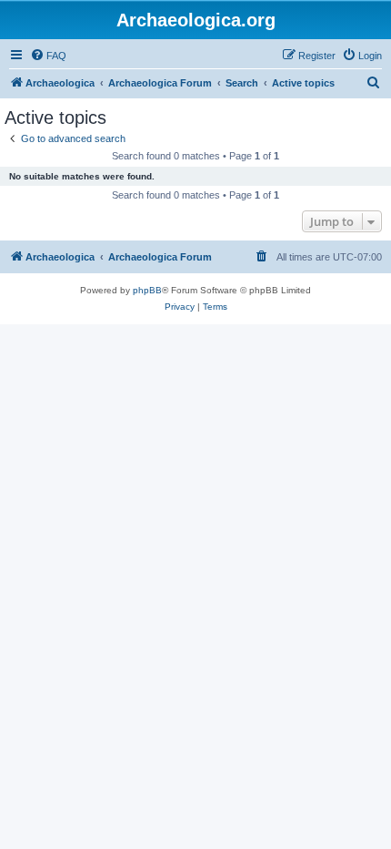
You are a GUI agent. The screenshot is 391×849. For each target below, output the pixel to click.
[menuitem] (48, 55)
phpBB (147, 290)
